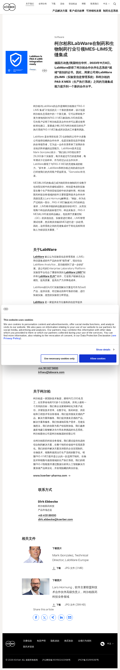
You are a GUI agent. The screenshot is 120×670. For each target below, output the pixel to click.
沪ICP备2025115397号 (88, 660)
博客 (84, 3)
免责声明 (41, 640)
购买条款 (68, 640)
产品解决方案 (60, 11)
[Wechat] (102, 644)
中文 (105, 3)
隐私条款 (55, 640)
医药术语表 (28, 646)
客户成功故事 (76, 11)
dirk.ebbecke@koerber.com (55, 519)
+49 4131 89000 (47, 515)
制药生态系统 (110, 11)
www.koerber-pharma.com (50, 475)
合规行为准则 (84, 640)
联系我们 (94, 3)
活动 (62, 3)
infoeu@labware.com (51, 372)
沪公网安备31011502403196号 (56, 660)
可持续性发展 (93, 11)
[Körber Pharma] (9, 7)
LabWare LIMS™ (73, 272)
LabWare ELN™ (47, 276)
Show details (103, 349)
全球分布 (43, 3)
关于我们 (30, 3)
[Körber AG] (10, 644)
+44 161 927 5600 (48, 368)
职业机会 (73, 3)
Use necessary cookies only (59, 358)
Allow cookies (97, 358)
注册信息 (27, 640)
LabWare (38, 256)
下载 (53, 3)
